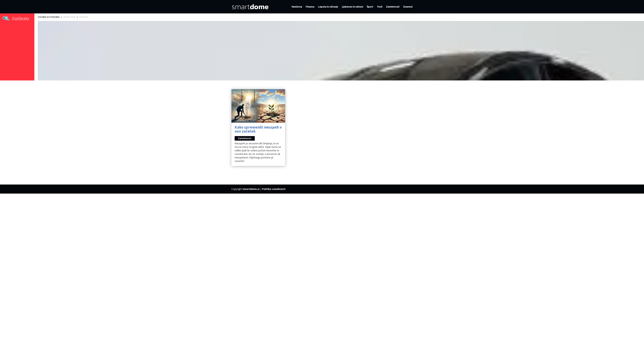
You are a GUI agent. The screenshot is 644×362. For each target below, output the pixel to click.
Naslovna (297, 7)
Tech (379, 7)
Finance (310, 7)
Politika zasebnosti (273, 189)
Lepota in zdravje (328, 7)
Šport (370, 7)
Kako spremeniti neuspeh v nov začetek (258, 129)
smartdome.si (251, 189)
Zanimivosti (392, 7)
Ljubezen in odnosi (352, 7)
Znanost (408, 7)
